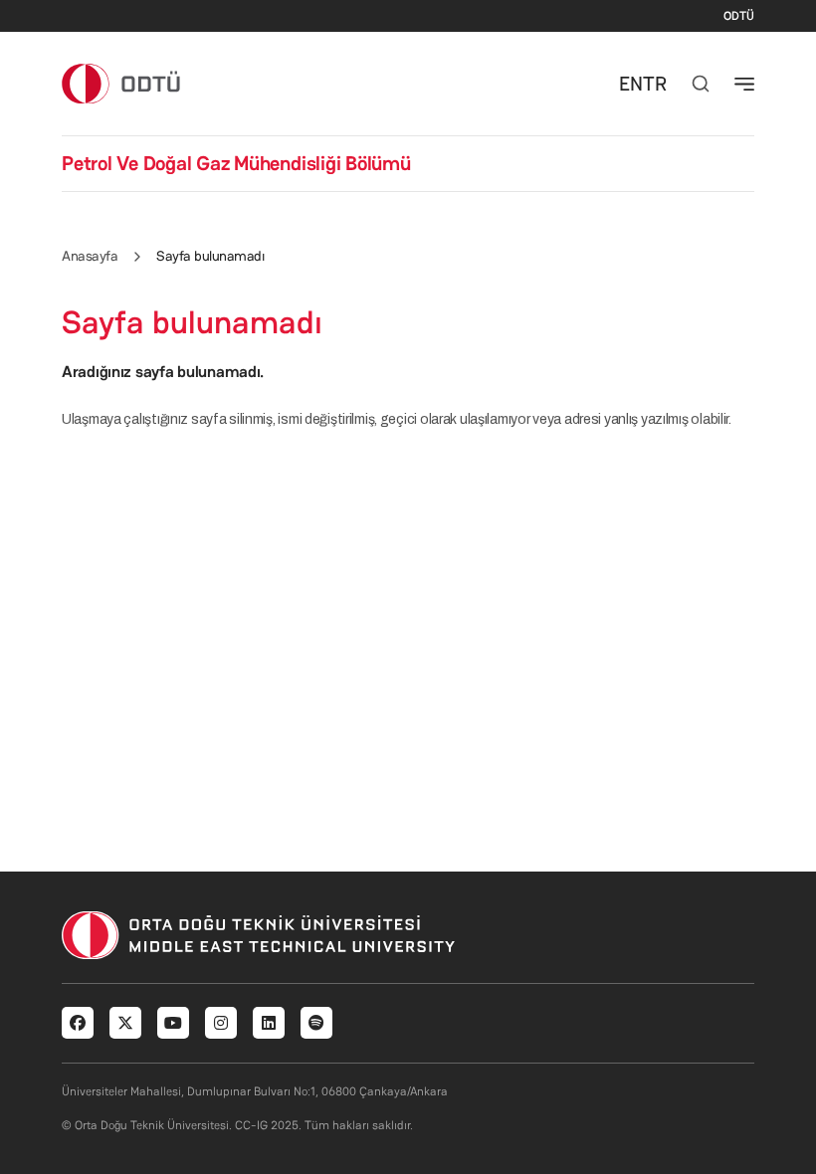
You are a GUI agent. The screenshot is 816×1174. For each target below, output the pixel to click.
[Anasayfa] (122, 83)
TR (655, 84)
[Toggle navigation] (744, 84)
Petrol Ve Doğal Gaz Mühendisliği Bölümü (236, 163)
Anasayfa (89, 256)
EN (631, 84)
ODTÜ (738, 16)
